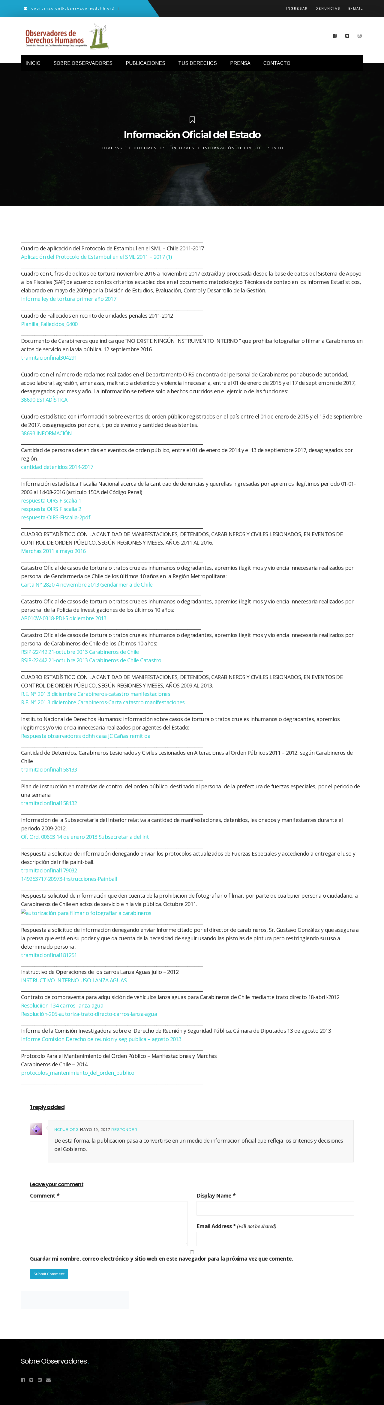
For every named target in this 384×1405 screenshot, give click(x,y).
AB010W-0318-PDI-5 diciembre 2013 (63, 618)
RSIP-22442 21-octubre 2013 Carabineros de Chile (80, 651)
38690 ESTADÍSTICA (44, 399)
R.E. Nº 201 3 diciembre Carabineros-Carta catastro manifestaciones (102, 702)
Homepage (112, 148)
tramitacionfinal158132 (49, 803)
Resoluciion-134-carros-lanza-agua (62, 1005)
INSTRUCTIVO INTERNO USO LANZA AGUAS (74, 980)
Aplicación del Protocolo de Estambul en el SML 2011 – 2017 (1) (96, 256)
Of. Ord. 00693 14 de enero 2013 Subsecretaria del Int (85, 836)
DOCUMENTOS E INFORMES (164, 148)
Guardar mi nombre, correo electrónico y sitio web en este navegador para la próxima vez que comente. (161, 1258)
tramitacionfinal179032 (49, 870)
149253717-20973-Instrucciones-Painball (69, 878)
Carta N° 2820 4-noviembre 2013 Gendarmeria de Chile (86, 584)
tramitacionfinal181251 (49, 955)
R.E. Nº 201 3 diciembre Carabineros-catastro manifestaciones (95, 693)
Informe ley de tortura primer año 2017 (68, 298)
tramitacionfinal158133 (49, 769)
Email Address (216, 1226)
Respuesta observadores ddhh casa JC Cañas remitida (85, 735)
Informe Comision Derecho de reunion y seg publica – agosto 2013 (101, 1039)
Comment (45, 1195)
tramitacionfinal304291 (49, 357)
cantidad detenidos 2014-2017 (57, 466)
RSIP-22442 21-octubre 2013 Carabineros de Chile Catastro (91, 660)
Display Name (216, 1195)
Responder (124, 1130)
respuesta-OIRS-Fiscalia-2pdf (55, 517)
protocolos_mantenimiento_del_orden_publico (77, 1072)
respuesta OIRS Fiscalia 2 (51, 508)
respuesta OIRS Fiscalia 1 (51, 500)
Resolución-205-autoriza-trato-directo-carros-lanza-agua (89, 1013)
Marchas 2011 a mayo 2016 (53, 550)
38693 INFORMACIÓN (46, 433)
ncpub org (66, 1130)
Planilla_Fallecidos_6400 (49, 324)
